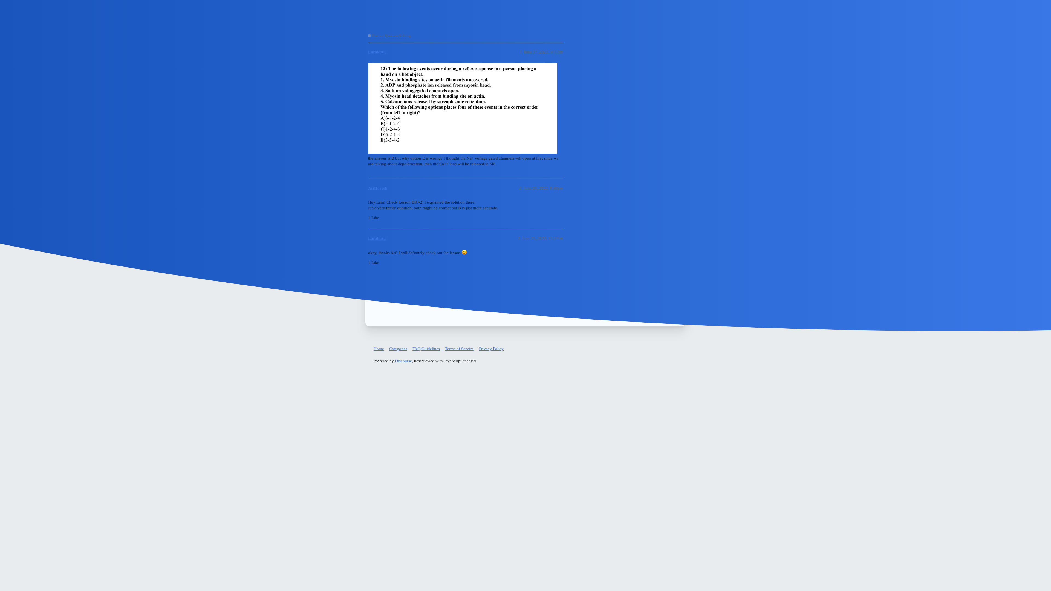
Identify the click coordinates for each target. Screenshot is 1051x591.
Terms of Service (459, 349)
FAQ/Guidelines (426, 349)
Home (379, 349)
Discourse (403, 361)
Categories (398, 349)
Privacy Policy (491, 349)
